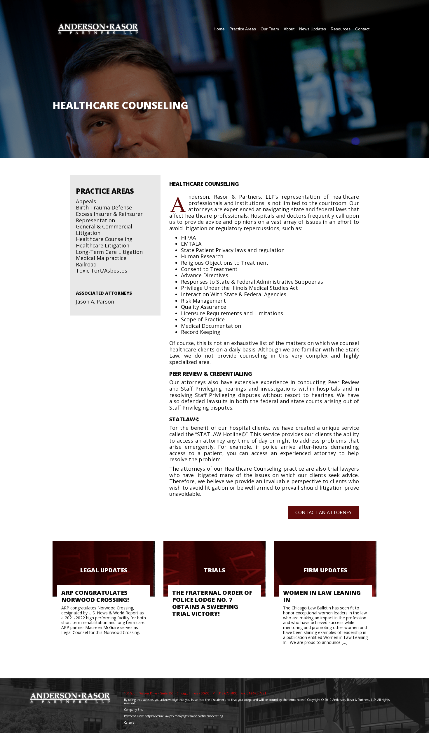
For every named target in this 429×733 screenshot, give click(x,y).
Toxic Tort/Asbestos (101, 270)
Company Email (134, 710)
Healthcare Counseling (104, 238)
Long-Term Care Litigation (109, 251)
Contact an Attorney (323, 512)
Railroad (86, 264)
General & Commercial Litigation (104, 229)
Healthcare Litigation (102, 245)
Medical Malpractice (101, 257)
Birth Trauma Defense (104, 207)
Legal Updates (104, 570)
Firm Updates (325, 570)
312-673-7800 (228, 693)
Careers (129, 722)
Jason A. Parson (95, 301)
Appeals (86, 201)
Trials (214, 570)
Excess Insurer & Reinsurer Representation (109, 217)
